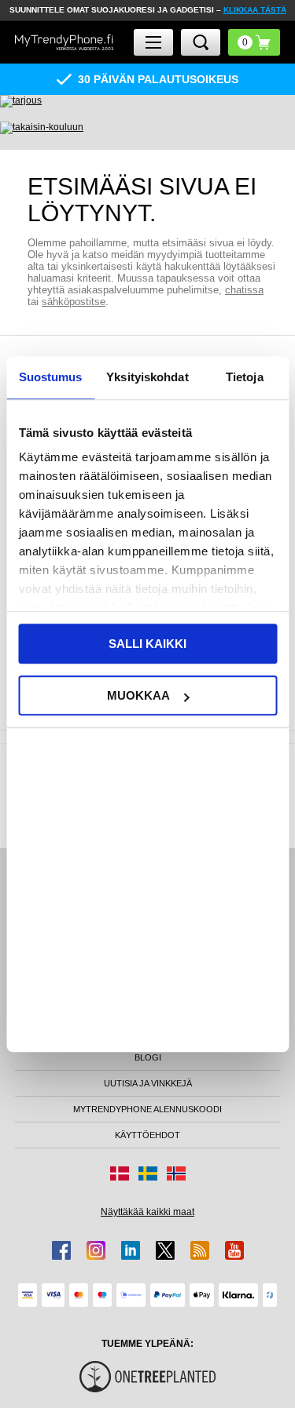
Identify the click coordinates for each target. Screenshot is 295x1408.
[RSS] (199, 1250)
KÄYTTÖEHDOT (147, 1135)
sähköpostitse (73, 301)
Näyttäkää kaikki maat (147, 1211)
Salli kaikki (147, 643)
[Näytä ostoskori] (254, 42)
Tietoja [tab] (245, 377)
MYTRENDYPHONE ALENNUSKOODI (147, 1109)
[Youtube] (234, 1250)
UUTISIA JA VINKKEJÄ (148, 1083)
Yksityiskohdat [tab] (147, 377)
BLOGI (148, 1057)
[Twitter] (165, 1250)
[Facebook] (61, 1250)
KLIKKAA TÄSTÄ (254, 9)
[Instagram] (96, 1250)
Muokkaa (138, 695)
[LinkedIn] (130, 1250)
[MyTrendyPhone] (64, 43)
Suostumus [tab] (51, 377)
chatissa (244, 290)
